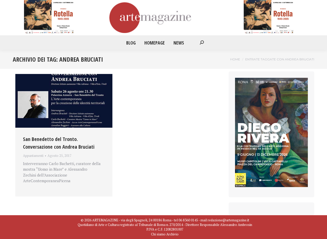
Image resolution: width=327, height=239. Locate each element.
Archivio (172, 234)
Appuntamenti (33, 155)
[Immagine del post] (63, 101)
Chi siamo (158, 234)
